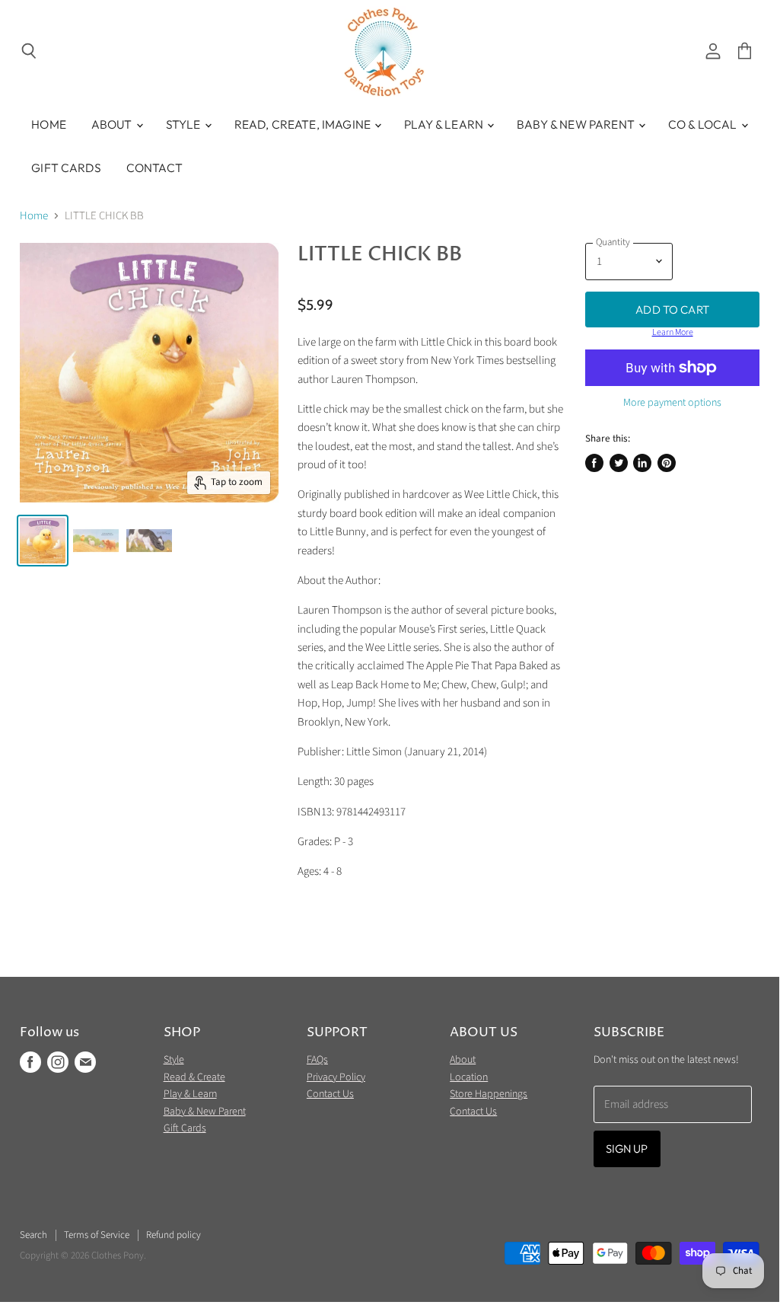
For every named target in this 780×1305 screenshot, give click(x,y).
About (113, 124)
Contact (154, 167)
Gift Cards (66, 167)
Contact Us (330, 1094)
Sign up (627, 1148)
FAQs (317, 1059)
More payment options (672, 403)
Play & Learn (445, 124)
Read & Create (194, 1077)
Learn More (672, 332)
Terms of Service (96, 1235)
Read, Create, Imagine (303, 124)
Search (33, 1235)
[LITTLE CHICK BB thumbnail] (42, 540)
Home (48, 124)
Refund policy (173, 1235)
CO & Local (704, 124)
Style (184, 124)
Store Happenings (488, 1094)
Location (469, 1077)
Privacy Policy (336, 1077)
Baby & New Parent (577, 124)
